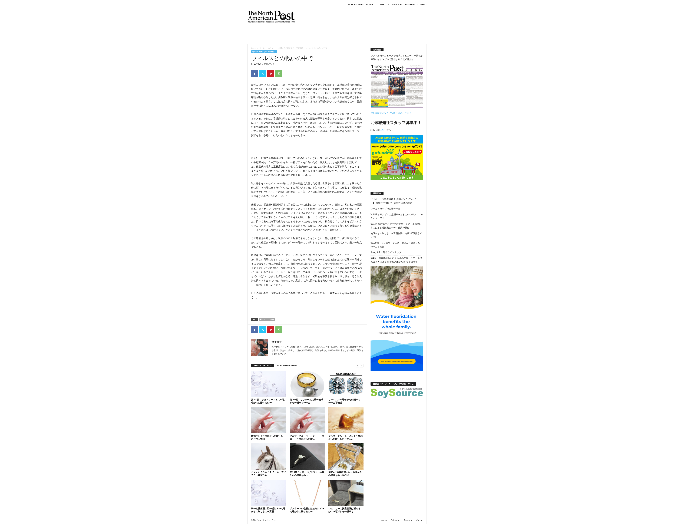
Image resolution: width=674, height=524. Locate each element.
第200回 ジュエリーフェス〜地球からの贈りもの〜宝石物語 (395, 245)
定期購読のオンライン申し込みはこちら (391, 113)
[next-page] (362, 365)
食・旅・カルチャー (267, 48)
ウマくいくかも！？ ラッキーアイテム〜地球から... (268, 474)
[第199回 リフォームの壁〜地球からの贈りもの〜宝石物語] (307, 384)
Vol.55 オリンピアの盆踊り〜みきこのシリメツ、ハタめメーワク (397, 216)
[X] (262, 73)
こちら (383, 130)
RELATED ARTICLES (263, 365)
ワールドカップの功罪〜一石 (385, 208)
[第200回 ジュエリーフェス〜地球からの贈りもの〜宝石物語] (268, 384)
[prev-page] (357, 365)
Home (253, 48)
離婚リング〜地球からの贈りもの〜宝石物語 (267, 437)
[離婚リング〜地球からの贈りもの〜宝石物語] (268, 420)
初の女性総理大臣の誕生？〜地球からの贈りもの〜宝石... (268, 510)
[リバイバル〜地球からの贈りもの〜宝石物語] (346, 384)
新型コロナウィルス (267, 319)
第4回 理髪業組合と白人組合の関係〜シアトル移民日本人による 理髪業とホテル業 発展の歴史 (396, 260)
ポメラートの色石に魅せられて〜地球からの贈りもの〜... (307, 510)
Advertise (410, 4)
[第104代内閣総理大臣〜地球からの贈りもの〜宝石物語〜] (346, 456)
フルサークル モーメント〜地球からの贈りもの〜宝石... (345, 437)
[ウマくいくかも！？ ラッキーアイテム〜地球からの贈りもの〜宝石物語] (268, 456)
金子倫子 (258, 64)
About (383, 4)
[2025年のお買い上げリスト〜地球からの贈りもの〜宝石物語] (307, 456)
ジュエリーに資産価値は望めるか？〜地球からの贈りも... (344, 510)
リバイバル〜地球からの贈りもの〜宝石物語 (344, 401)
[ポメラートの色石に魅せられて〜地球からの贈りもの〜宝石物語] (307, 493)
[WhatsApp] (278, 73)
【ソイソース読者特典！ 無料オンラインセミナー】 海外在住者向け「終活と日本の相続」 (395, 201)
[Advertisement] (363, 17)
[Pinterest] (270, 73)
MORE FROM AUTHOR (287, 365)
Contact (422, 4)
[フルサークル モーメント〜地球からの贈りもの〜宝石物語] (346, 420)
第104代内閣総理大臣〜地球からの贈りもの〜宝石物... (345, 474)
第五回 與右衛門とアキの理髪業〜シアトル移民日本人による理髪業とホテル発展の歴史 (396, 226)
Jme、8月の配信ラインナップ (386, 252)
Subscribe (397, 4)
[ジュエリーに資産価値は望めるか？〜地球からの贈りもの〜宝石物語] (346, 493)
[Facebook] (254, 73)
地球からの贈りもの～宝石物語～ (292, 48)
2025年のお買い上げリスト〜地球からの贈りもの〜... (307, 474)
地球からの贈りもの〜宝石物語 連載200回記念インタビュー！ (396, 235)
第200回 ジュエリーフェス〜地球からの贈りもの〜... (268, 401)
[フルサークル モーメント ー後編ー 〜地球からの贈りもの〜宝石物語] (307, 420)
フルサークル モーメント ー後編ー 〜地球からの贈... (307, 437)
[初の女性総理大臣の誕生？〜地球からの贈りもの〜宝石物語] (268, 493)
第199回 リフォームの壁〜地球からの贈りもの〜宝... (306, 401)
